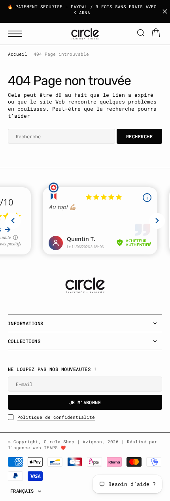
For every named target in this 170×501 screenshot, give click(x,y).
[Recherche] (140, 33)
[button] (17, 33)
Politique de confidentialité (56, 417)
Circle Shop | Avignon (73, 441)
